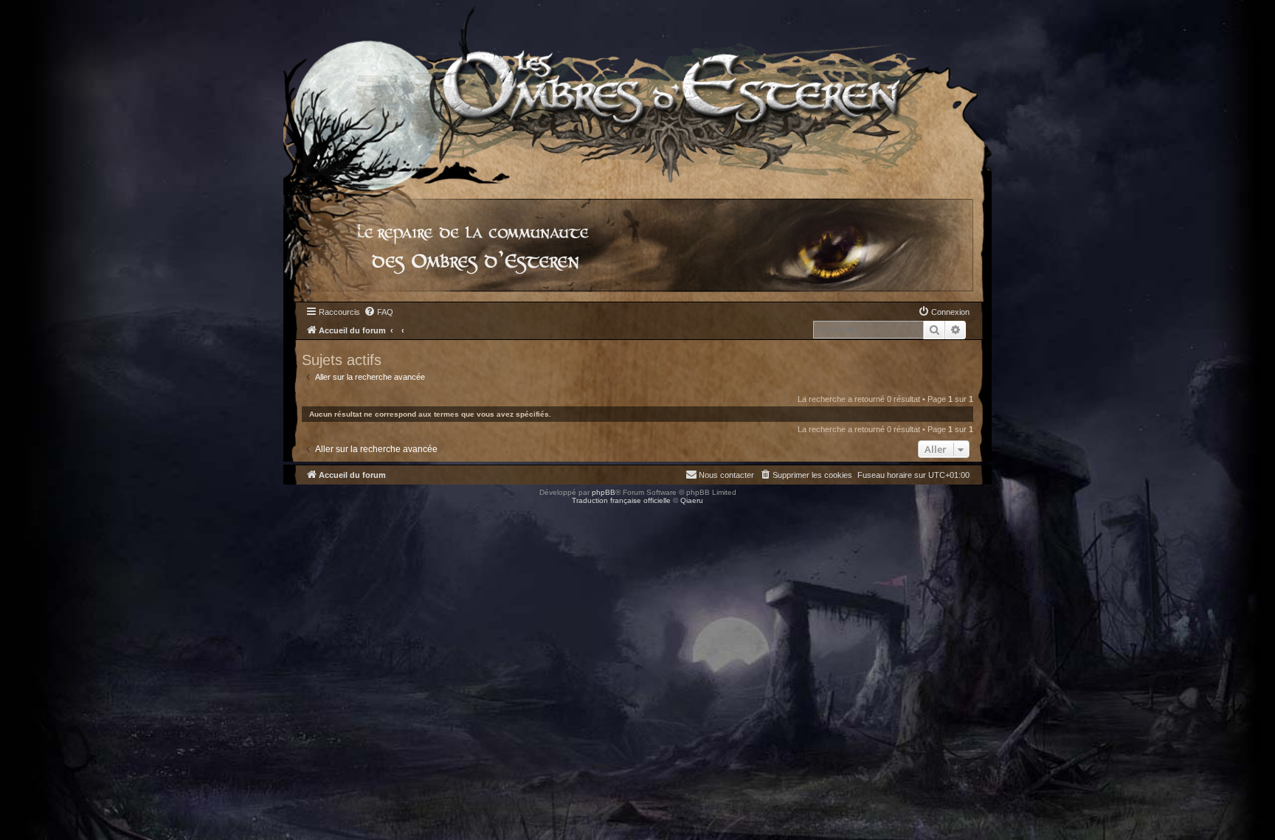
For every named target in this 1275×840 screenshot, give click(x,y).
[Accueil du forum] (637, 92)
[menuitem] (378, 312)
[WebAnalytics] (29, 513)
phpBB (603, 492)
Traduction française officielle (621, 500)
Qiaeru (691, 500)
